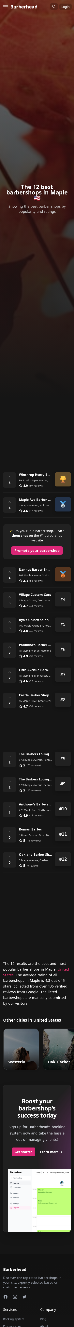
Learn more (51, 1152)
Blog (43, 1319)
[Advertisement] (37, 426)
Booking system (13, 1319)
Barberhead (23, 6)
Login (65, 7)
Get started (24, 1152)
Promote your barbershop (37, 550)
